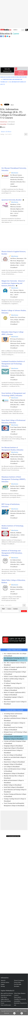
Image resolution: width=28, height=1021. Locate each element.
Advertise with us (5, 982)
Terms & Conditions (19, 980)
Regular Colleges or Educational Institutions (13, 77)
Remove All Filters (6, 131)
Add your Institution (21, 73)
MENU (3, 127)
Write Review (14, 173)
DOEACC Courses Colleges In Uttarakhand (15, 676)
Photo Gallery (17, 997)
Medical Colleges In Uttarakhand (12, 785)
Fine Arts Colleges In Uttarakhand (13, 755)
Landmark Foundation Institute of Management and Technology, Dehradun (13, 363)
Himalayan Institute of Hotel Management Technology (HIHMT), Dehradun (14, 479)
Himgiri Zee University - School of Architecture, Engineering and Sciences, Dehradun (13, 283)
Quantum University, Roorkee (12, 200)
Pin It (12, 105)
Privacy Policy (17, 982)
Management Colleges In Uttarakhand (14, 773)
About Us (3, 980)
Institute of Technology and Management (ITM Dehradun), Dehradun (12, 553)
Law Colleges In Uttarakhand (11, 766)
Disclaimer (16, 986)
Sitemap (3, 986)
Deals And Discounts (6, 1005)
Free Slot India (17, 984)
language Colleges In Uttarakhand (13, 764)
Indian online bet (5, 999)
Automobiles (17, 1001)
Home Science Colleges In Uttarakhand (14, 762)
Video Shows (4, 997)
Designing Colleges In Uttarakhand (13, 746)
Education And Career (6, 995)
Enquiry (2, 984)
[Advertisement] (14, 14)
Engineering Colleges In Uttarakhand (14, 748)
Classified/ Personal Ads (20, 999)
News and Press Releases (7, 993)
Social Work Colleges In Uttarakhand (14, 787)
